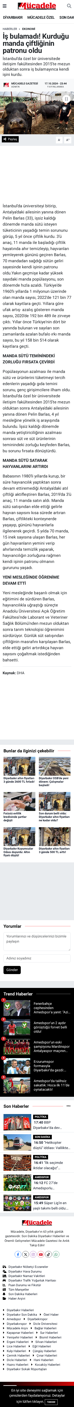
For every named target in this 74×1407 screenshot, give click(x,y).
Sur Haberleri (49, 1333)
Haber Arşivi (16, 1298)
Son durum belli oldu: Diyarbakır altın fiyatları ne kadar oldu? (54, 817)
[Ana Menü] (5, 6)
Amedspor (14, 1319)
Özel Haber (51, 1314)
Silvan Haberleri (46, 1342)
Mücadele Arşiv (17, 1328)
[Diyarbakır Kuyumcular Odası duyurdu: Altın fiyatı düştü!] (19, 836)
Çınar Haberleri (47, 1355)
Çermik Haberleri (18, 1355)
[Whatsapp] (56, 1254)
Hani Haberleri (43, 1360)
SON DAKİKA (42, 1136)
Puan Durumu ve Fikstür (24, 1285)
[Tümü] (69, 1106)
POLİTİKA (40, 1116)
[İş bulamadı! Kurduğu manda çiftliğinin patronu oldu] (37, 113)
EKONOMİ (28, 29)
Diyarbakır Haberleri (20, 1310)
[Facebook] (18, 1254)
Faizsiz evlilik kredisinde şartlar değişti (15, 817)
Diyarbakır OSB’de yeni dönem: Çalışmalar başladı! (53, 782)
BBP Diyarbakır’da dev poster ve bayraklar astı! (51, 1125)
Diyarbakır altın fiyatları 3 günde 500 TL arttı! (54, 850)
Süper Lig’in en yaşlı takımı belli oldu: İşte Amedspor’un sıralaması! (49, 1206)
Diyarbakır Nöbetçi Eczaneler (28, 1267)
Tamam (51, 1402)
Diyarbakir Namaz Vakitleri (26, 1276)
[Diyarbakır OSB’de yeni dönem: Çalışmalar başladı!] (55, 766)
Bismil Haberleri (50, 1337)
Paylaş (12, 139)
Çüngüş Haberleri (44, 1351)
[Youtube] (40, 1254)
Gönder (12, 970)
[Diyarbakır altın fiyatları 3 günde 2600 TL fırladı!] (19, 766)
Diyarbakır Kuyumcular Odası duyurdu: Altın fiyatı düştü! (18, 852)
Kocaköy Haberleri (47, 1365)
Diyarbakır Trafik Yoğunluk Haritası (32, 1280)
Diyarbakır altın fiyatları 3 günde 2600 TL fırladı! (19, 780)
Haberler (10, 29)
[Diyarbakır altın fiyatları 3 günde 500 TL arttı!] (55, 836)
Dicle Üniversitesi (45, 1324)
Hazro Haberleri (17, 1365)
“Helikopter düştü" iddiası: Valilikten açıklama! (51, 1145)
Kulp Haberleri (16, 1351)
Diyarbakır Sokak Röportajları (27, 1369)
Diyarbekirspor (37, 1319)
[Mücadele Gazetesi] (37, 5)
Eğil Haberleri (41, 1346)
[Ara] (69, 6)
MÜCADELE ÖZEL (41, 17)
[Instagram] (33, 1254)
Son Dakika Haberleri (22, 1294)
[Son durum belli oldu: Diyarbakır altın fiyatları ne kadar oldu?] (55, 801)
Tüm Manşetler (18, 1289)
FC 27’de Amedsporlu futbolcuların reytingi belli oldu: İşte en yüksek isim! (49, 1186)
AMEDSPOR (42, 1177)
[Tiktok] (48, 1254)
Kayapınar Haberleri (20, 1333)
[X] (25, 1254)
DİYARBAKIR (12, 17)
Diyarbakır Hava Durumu (25, 1271)
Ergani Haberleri (18, 1342)
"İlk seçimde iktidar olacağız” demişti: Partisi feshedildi (48, 1166)
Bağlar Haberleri (46, 1328)
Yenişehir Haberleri (20, 1337)
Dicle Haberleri (17, 1360)
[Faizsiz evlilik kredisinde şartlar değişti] (19, 801)
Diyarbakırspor (17, 1324)
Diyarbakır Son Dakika (22, 1314)
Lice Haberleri (16, 1346)
